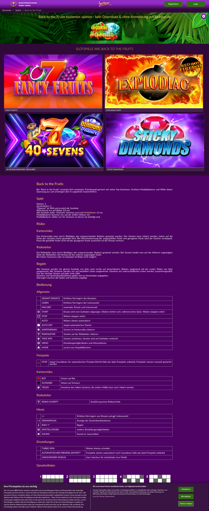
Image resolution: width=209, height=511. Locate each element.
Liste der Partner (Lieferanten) (103, 496)
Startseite (6, 10)
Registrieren (173, 4)
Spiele (18, 10)
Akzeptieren (186, 489)
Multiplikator (90, 213)
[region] (104, 497)
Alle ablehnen (186, 496)
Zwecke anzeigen (186, 503)
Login (196, 4)
